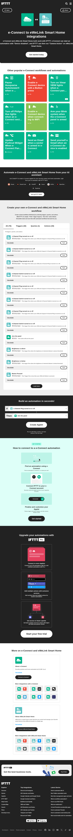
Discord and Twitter (26, 815)
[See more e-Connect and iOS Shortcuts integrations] (51, 696)
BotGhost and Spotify (26, 801)
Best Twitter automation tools (59, 793)
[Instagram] (53, 830)
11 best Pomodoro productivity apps (61, 807)
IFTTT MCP (4, 799)
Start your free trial (36, 634)
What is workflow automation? (59, 799)
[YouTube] (57, 830)
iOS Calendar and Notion (27, 793)
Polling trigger (17, 238)
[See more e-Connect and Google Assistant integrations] (51, 689)
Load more (36, 386)
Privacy (35, 830)
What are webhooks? (56, 804)
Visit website (18, 672)
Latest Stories (55, 787)
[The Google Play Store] (42, 821)
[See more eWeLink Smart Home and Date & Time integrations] (22, 748)
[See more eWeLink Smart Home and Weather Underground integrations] (51, 740)
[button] (71, 4)
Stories (3, 793)
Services (3, 790)
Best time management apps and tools (61, 796)
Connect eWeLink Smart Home (26, 729)
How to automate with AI (57, 790)
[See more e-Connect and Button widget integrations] (22, 689)
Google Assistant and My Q (28, 799)
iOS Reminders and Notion (28, 807)
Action (15, 338)
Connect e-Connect (23, 677)
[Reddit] (69, 830)
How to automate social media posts (60, 812)
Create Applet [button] (36, 425)
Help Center (4, 801)
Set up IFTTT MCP (36, 194)
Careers (12, 830)
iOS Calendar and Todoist (27, 810)
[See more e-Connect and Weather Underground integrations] (36, 689)
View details (10, 242)
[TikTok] (65, 830)
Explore (4, 787)
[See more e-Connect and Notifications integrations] (36, 696)
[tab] (8, 226)
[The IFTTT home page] (5, 3)
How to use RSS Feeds (57, 801)
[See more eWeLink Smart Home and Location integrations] (36, 740)
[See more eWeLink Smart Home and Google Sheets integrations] (36, 748)
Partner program (20, 830)
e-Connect (16, 32)
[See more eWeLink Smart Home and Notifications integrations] (51, 748)
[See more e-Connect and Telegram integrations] (22, 696)
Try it (63, 242)
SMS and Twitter (25, 804)
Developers (5, 830)
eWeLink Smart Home (47, 32)
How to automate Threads (58, 810)
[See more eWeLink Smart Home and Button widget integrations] (22, 740)
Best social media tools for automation (61, 815)
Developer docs (5, 812)
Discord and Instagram (27, 790)
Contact (29, 830)
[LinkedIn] (49, 830)
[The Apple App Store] (31, 820)
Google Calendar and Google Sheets (30, 796)
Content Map (4, 804)
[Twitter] (61, 830)
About (40, 830)
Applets (3, 796)
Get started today (36, 55)
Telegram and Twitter (26, 812)
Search (3, 807)
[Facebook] (45, 830)
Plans (2, 810)
